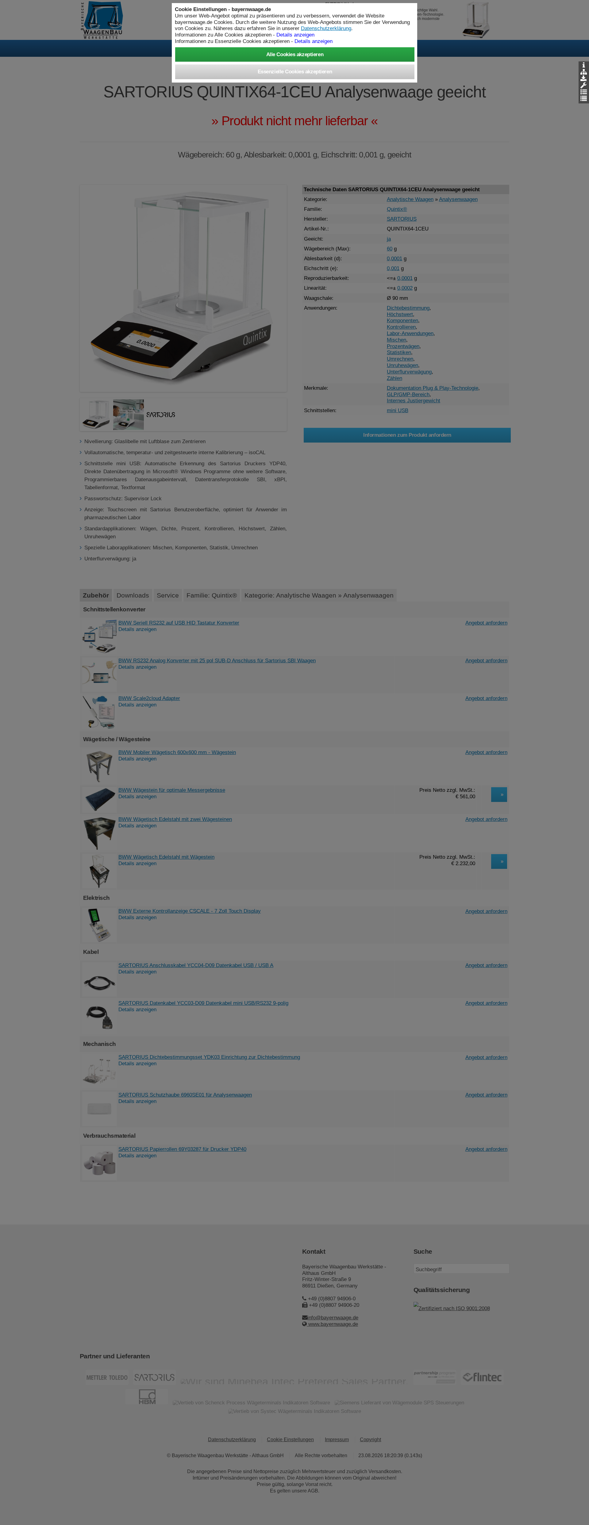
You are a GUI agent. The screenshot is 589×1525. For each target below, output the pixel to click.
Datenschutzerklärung (326, 28)
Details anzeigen (313, 41)
